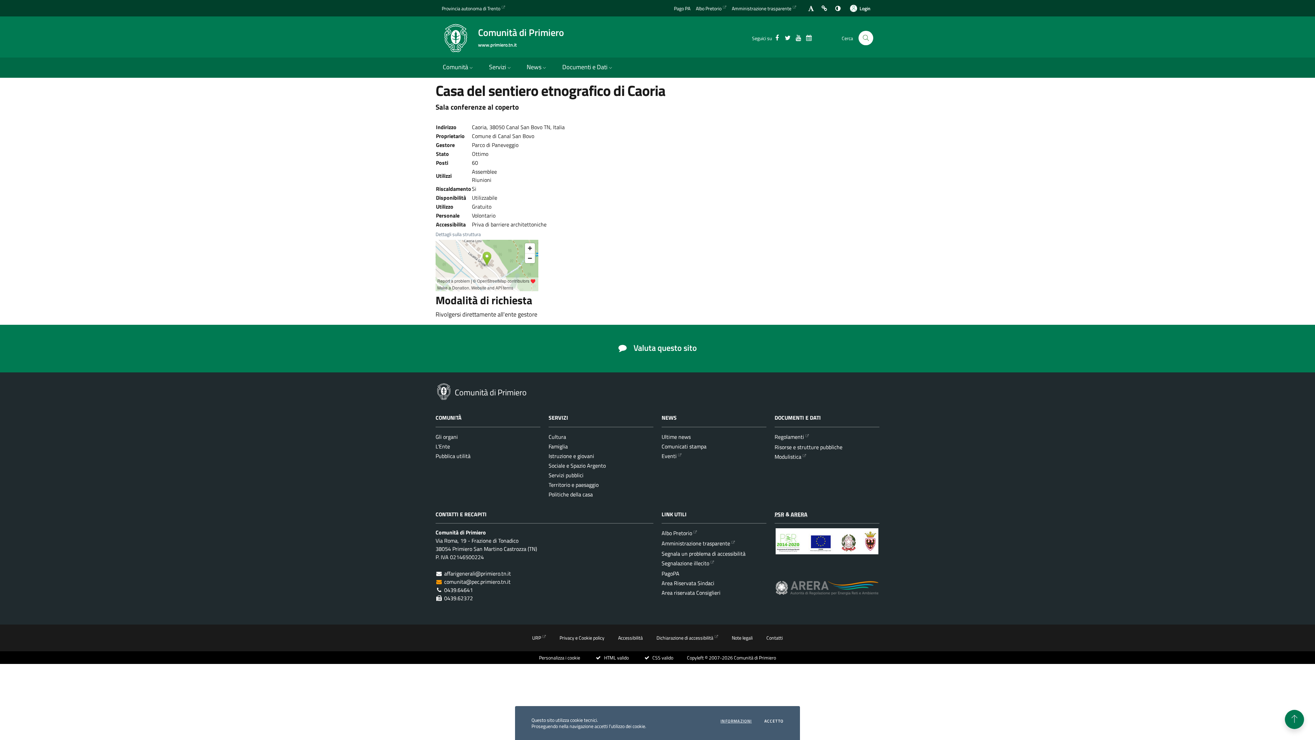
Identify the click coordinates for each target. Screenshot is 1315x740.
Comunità (455, 67)
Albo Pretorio (709, 8)
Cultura (557, 437)
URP (536, 638)
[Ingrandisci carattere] (811, 8)
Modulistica (788, 457)
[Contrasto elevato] (838, 8)
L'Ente (443, 446)
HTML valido (615, 658)
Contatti (774, 638)
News (534, 67)
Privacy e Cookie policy (582, 638)
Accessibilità (630, 638)
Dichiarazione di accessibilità (684, 638)
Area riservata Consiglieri (691, 593)
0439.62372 (458, 598)
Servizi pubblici (566, 475)
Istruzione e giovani (571, 456)
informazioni (736, 721)
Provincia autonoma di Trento (471, 8)
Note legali (742, 638)
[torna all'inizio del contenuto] (1294, 719)
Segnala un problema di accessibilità (704, 554)
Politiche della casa (571, 494)
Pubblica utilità (453, 456)
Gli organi (447, 437)
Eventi (669, 456)
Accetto (774, 721)
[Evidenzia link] (824, 8)
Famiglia (558, 446)
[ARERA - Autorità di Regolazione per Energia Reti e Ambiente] (827, 593)
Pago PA (682, 8)
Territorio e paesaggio (574, 485)
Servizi (497, 67)
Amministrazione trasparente (761, 8)
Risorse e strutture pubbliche (808, 447)
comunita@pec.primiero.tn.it (477, 582)
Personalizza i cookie (559, 658)
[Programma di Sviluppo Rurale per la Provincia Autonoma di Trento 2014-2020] (827, 546)
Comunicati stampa (684, 446)
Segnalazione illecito (685, 563)
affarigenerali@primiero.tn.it (477, 573)
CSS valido (662, 658)
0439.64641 (458, 590)
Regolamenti (789, 437)
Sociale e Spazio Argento (577, 465)
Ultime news (676, 437)
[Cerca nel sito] (866, 38)
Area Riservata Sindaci (688, 583)
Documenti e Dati (585, 67)
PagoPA (670, 573)
